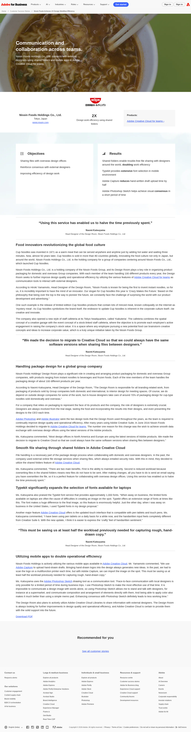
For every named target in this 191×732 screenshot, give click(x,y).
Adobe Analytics (49, 681)
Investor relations (165, 700)
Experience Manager (51, 708)
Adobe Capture (24, 567)
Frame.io (46, 712)
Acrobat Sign (48, 693)
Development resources (129, 700)
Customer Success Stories (20, 11)
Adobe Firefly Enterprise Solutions (56, 689)
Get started (120, 4)
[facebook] (27, 727)
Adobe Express (49, 685)
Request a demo (10, 678)
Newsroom (163, 693)
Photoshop (86, 700)
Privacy (107, 727)
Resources (88, 4)
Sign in (167, 4)
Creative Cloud (49, 704)
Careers (162, 685)
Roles (73, 4)
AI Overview (163, 681)
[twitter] (37, 727)
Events (161, 689)
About (161, 678)
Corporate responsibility (168, 697)
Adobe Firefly (87, 685)
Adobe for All (163, 712)
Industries (59, 4)
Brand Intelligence (50, 700)
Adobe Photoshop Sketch (58, 581)
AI (47, 4)
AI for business (10, 706)
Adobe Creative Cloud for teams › (145, 121)
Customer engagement (13, 691)
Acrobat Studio (48, 697)
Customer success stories (130, 681)
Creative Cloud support (129, 693)
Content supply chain (12, 695)
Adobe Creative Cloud (67, 462)
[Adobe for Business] (188, 4)
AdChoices (182, 727)
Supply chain (163, 704)
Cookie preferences (131, 727)
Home (4, 11)
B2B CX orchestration (12, 703)
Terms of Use (117, 727)
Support (103, 4)
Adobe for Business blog (129, 685)
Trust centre (163, 708)
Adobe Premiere (88, 704)
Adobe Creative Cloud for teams (152, 277)
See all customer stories (95, 651)
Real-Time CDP (49, 719)
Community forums (127, 697)
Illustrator (85, 697)
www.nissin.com (40, 122)
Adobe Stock (86, 689)
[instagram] (32, 727)
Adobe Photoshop (26, 419)
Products (35, 4)
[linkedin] (42, 727)
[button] (13, 727)
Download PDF (24, 616)
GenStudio (47, 715)
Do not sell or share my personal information (157, 727)
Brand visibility (10, 699)
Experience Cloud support (130, 689)
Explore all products (50, 678)
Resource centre (126, 678)
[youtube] (47, 727)
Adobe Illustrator (50, 419)
